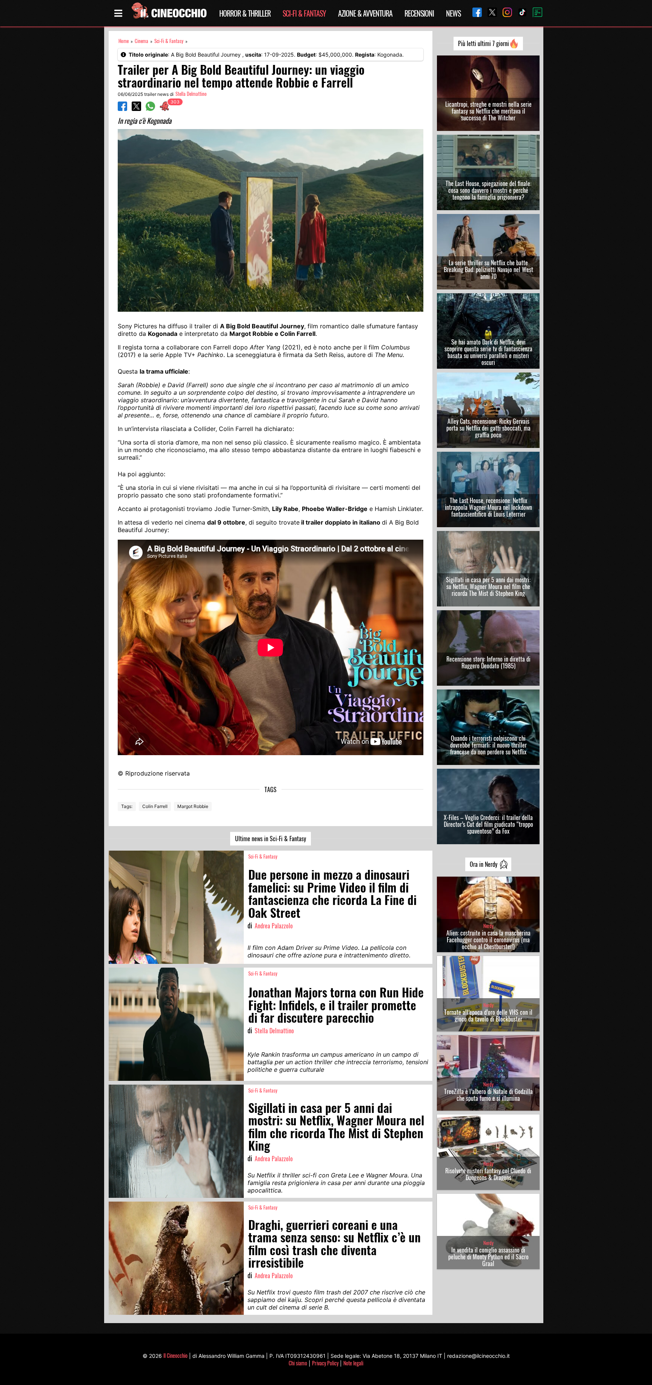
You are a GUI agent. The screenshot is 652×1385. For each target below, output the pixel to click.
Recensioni (419, 13)
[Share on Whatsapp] (150, 108)
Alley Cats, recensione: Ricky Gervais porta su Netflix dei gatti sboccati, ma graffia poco (488, 428)
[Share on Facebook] (122, 108)
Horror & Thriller (245, 13)
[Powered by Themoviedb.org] (534, 13)
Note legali (353, 1363)
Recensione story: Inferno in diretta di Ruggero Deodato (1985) (488, 662)
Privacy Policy (325, 1363)
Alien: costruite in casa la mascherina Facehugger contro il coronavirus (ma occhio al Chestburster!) (488, 939)
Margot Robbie (192, 806)
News (453, 13)
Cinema (141, 41)
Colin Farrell (155, 806)
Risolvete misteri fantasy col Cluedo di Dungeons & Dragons (488, 1174)
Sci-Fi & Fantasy (304, 13)
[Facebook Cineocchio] (474, 13)
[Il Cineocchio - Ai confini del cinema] (168, 13)
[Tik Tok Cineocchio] (519, 13)
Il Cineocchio (175, 1355)
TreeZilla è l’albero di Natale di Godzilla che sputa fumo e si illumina (488, 1095)
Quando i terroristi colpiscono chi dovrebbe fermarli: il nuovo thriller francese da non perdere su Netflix (488, 745)
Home (123, 41)
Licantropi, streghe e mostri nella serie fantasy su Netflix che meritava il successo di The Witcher (488, 111)
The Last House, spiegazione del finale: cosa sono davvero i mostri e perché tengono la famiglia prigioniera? (488, 190)
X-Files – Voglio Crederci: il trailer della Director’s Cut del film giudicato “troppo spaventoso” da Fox (488, 824)
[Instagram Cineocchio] (504, 13)
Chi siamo (298, 1363)
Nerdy (488, 925)
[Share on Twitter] (136, 108)
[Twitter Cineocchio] (489, 13)
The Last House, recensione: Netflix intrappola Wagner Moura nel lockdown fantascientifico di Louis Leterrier (488, 507)
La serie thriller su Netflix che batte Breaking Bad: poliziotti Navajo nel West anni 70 (488, 269)
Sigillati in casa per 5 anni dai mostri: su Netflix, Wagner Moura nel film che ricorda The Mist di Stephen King (488, 586)
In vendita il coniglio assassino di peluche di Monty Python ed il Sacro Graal (488, 1256)
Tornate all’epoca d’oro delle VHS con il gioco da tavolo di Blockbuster (488, 1015)
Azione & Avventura (365, 13)
